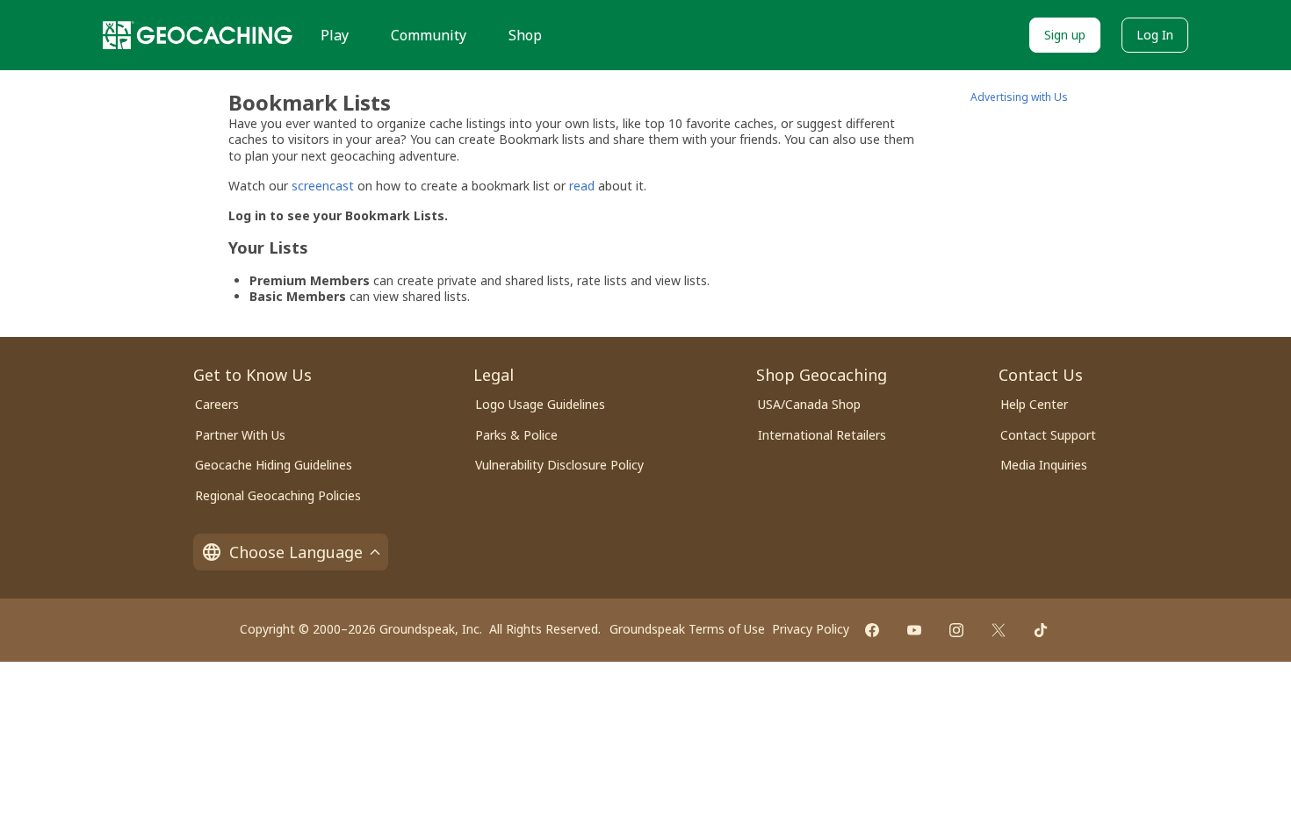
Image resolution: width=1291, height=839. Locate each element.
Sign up (1064, 34)
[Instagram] (956, 630)
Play (335, 35)
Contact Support (1048, 435)
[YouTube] (914, 630)
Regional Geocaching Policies (278, 495)
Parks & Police (516, 435)
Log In (1154, 34)
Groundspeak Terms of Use (687, 628)
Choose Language (296, 552)
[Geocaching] (197, 35)
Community (428, 35)
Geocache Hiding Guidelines (273, 464)
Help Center (1034, 404)
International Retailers (822, 435)
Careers (217, 404)
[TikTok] (1040, 630)
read (582, 185)
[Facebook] (872, 630)
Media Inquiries (1043, 464)
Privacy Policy (810, 628)
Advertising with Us (1019, 97)
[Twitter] (998, 630)
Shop (525, 35)
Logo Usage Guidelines (540, 404)
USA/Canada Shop (809, 404)
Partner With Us (240, 435)
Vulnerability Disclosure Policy (559, 464)
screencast (323, 185)
